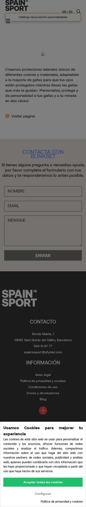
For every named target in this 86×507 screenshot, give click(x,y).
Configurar (43, 493)
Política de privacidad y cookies (62, 501)
